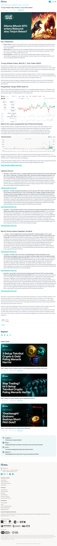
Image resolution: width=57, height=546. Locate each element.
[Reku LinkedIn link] (2, 474)
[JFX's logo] (26, 526)
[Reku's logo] (4, 2)
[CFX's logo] (23, 522)
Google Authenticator (6, 498)
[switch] (50, 1)
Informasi (3, 493)
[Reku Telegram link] (10, 474)
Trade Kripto (4, 480)
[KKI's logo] (16, 526)
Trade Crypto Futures (6, 483)
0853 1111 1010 (10, 515)
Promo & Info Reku (5, 496)
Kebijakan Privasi (4, 509)
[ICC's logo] (6, 526)
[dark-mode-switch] (53, 1)
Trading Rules (4, 489)
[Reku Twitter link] (7, 474)
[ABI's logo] (5, 532)
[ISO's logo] (16, 522)
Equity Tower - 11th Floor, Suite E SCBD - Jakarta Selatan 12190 (10, 470)
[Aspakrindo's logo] (15, 532)
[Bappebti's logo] (3, 522)
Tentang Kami (4, 502)
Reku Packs (3, 485)
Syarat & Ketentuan (5, 507)
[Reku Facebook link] (13, 474)
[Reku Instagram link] (4, 474)
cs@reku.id (5, 468)
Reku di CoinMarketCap (6, 506)
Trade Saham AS (4, 481)
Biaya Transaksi (4, 491)
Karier (2, 504)
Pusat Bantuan (4, 494)
